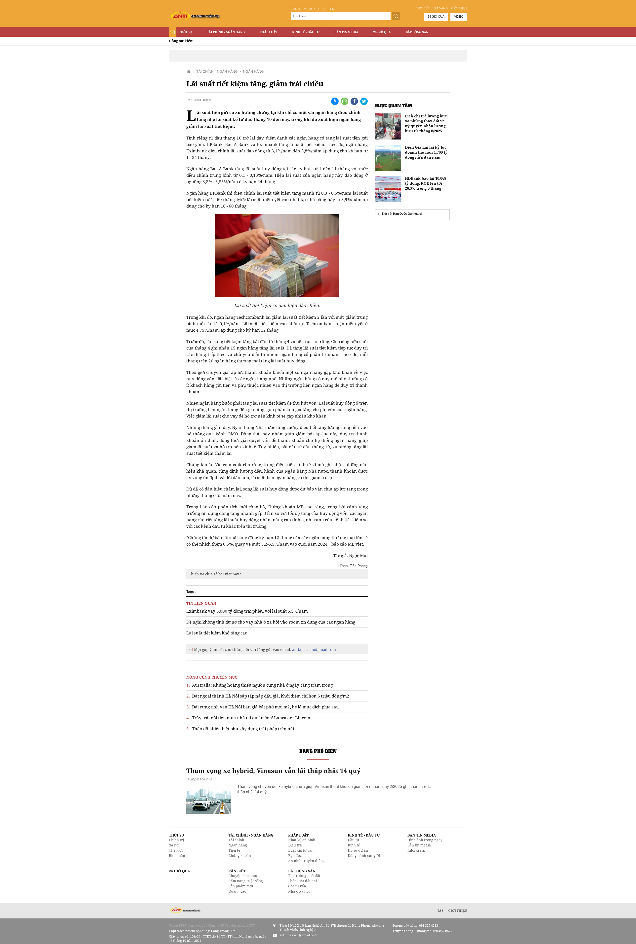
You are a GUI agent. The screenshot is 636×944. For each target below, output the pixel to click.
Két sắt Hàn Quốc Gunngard (402, 213)
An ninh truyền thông (306, 860)
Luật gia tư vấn (301, 850)
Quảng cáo (237, 891)
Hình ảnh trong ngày (424, 840)
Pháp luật (268, 32)
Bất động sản (417, 32)
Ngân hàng (238, 845)
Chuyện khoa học (243, 875)
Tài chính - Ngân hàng (226, 32)
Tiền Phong (359, 566)
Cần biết (237, 871)
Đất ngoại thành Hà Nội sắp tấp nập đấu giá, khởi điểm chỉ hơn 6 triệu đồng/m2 (267, 696)
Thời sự (185, 32)
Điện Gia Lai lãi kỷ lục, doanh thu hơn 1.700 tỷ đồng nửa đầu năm (426, 152)
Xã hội (174, 845)
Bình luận (177, 855)
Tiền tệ (234, 850)
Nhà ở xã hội (299, 891)
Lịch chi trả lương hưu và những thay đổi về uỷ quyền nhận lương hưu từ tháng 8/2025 (426, 123)
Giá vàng (441, 8)
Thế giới (176, 850)
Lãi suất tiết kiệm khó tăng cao (216, 633)
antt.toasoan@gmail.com (314, 649)
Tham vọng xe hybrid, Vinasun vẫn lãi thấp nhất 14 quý (273, 770)
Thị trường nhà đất (304, 875)
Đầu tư (353, 840)
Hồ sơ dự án (358, 850)
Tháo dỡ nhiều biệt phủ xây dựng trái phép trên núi (240, 729)
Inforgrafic (416, 850)
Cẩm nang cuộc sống (246, 880)
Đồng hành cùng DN (365, 855)
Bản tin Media (346, 32)
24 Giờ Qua (382, 32)
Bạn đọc (295, 855)
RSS (440, 910)
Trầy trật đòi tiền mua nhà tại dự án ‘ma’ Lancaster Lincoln (248, 718)
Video (458, 16)
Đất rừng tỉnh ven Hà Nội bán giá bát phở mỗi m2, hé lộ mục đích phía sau (262, 707)
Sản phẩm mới (241, 886)
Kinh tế (354, 845)
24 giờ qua (436, 16)
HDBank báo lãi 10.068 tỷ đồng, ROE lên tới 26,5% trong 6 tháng (425, 183)
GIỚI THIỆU (457, 910)
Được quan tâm (393, 105)
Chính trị (176, 840)
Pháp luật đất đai (302, 880)
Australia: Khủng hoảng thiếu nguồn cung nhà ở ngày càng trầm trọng (259, 685)
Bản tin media (419, 845)
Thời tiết (423, 8)
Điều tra (295, 845)
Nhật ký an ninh (301, 840)
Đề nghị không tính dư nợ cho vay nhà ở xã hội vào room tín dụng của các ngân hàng (270, 622)
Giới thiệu (459, 8)
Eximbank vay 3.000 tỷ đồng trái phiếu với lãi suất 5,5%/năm (247, 611)
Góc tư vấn (297, 886)
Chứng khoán (240, 855)
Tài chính (236, 840)
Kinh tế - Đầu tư (305, 32)
